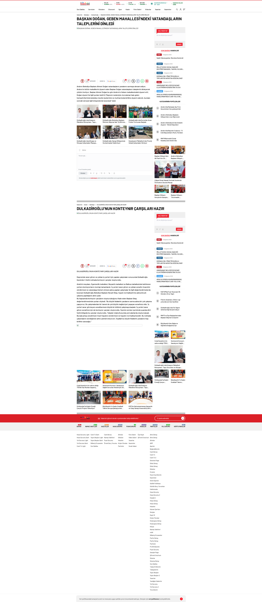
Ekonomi (111, 9)
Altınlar (120, 435)
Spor (120, 9)
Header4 (153, 498)
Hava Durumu (117, 425)
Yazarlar (158, 9)
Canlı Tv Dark (95, 435)
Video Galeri (133, 437)
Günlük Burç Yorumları (157, 486)
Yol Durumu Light (82, 440)
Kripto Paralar (179, 425)
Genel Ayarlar (154, 481)
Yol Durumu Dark (82, 443)
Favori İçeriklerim (155, 475)
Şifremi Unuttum (143, 437)
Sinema (152, 558)
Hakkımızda (154, 489)
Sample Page (154, 552)
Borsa (79, 425)
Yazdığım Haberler (156, 581)
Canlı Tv (152, 455)
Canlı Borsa (108, 435)
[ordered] (101, 173)
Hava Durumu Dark (83, 437)
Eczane (152, 472)
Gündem (102, 9)
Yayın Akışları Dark (97, 440)
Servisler (91, 9)
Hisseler (143, 425)
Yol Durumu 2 (154, 587)
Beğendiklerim (154, 449)
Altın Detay (153, 435)
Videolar (148, 9)
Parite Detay (154, 538)
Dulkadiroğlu (94, 15)
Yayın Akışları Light (97, 437)
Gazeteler (167, 9)
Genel (85, 205)
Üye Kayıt (141, 435)
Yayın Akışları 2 (155, 575)
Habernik (79, 15)
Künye (152, 527)
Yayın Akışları (154, 572)
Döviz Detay (154, 463)
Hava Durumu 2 (155, 495)
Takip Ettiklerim (155, 567)
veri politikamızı (154, 599)
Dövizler (120, 437)
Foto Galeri (137, 9)
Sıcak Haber (133, 446)
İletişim (152, 512)
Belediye (86, 15)
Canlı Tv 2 (153, 458)
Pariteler (153, 425)
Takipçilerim (154, 570)
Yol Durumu (165, 425)
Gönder (83, 173)
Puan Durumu (131, 425)
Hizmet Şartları (155, 509)
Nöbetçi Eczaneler (97, 443)
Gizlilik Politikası (155, 483)
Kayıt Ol (152, 515)
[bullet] (104, 173)
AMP (151, 443)
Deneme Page (154, 460)
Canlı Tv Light (81, 446)
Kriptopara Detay (155, 521)
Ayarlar (152, 446)
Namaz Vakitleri (91, 425)
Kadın (128, 9)
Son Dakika (81, 9)
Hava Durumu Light (83, 435)
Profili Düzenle (155, 547)
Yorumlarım (154, 590)
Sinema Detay (154, 561)
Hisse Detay (154, 501)
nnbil (151, 532)
